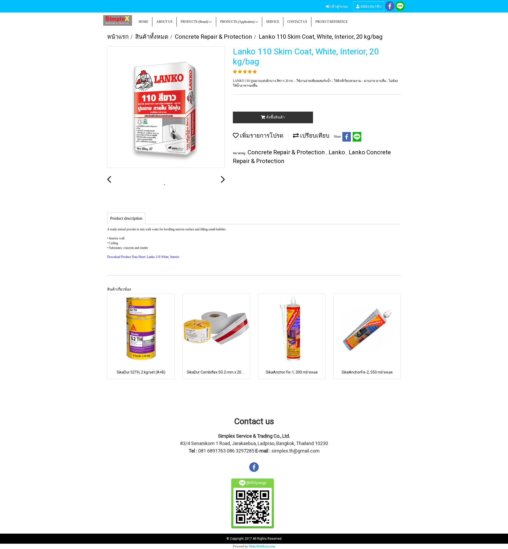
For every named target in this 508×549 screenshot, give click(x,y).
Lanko (337, 152)
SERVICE (272, 22)
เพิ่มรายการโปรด (261, 135)
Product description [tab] (126, 218)
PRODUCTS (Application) (237, 22)
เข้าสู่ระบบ (338, 6)
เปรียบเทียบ (314, 135)
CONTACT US (297, 22)
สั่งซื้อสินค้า (275, 117)
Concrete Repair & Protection (287, 152)
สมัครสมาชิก (370, 6)
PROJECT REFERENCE (331, 22)
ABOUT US (164, 22)
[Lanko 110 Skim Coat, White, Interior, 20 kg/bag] (166, 107)
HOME (143, 22)
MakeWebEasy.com (262, 546)
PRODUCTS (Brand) (195, 22)
